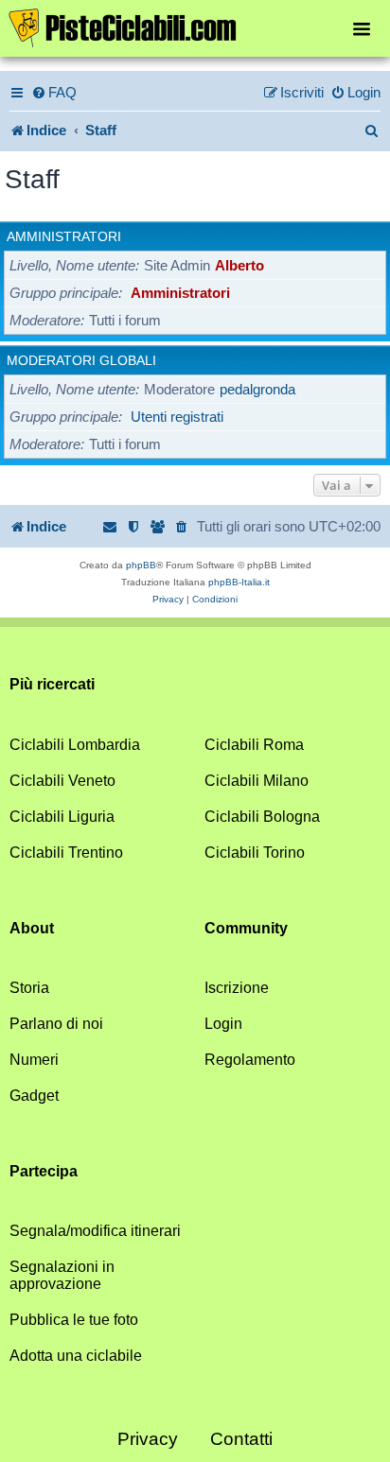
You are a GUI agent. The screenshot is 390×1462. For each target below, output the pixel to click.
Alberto (239, 265)
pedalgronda (257, 389)
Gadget (34, 1096)
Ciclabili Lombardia (74, 745)
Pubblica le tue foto (73, 1320)
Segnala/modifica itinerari (95, 1231)
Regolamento (249, 1060)
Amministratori (64, 236)
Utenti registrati (177, 417)
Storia (29, 988)
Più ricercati (52, 684)
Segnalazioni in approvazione (62, 1275)
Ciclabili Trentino (66, 852)
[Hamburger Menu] (361, 28)
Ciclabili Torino (254, 852)
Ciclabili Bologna (262, 817)
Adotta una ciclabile (75, 1356)
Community (246, 928)
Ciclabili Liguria (62, 817)
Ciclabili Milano (256, 781)
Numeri (34, 1060)
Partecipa (43, 1171)
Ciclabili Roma (254, 745)
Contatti (241, 1439)
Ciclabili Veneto (62, 781)
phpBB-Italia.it (239, 582)
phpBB (141, 565)
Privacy (147, 1439)
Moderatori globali (81, 360)
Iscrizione (236, 988)
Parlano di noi (56, 1024)
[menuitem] (54, 93)
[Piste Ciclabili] (195, 26)
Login (223, 1024)
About (31, 928)
